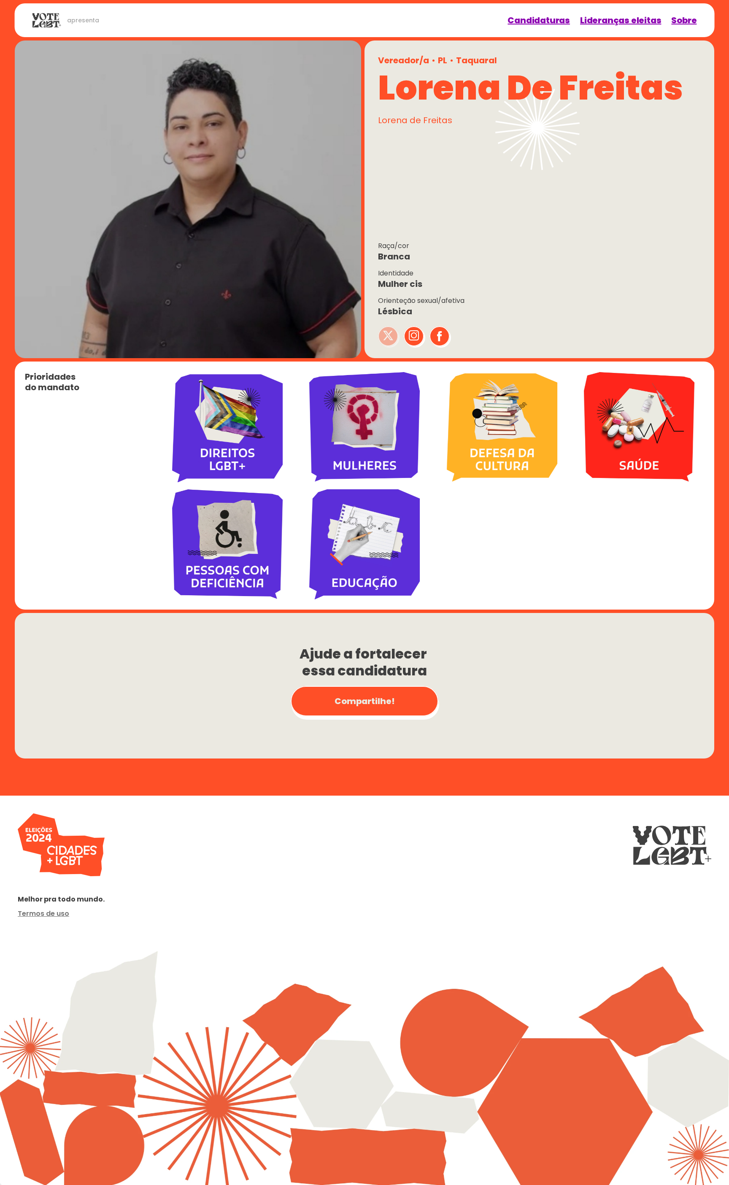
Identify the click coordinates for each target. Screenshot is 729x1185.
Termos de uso (43, 913)
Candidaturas (539, 20)
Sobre (684, 20)
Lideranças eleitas (620, 20)
